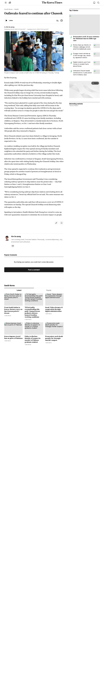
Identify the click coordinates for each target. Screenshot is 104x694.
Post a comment (34, 270)
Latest (19, 290)
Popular (48, 290)
